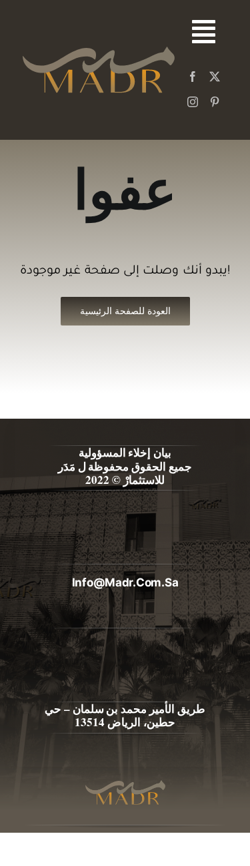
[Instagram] (192, 102)
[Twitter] (214, 76)
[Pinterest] (214, 102)
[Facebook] (192, 76)
